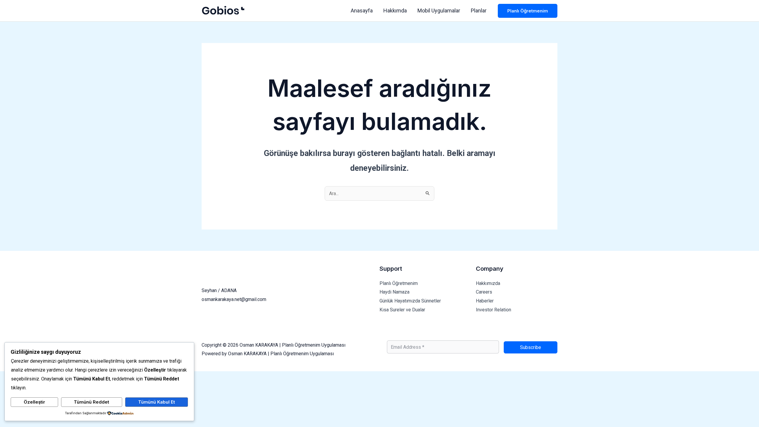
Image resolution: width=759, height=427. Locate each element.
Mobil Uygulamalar (438, 10)
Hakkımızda (488, 283)
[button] (527, 11)
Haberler (485, 301)
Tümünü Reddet (91, 402)
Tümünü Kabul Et (156, 402)
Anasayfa (362, 10)
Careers (484, 292)
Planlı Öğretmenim (399, 283)
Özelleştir (34, 402)
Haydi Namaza (394, 292)
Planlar (479, 10)
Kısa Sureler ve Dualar (402, 310)
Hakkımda (395, 10)
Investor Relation (493, 310)
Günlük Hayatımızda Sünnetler (410, 301)
